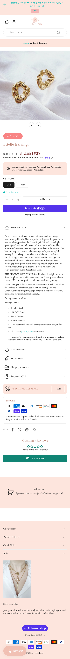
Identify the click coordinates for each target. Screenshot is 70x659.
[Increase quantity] (18, 199)
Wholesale (39, 489)
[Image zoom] (35, 85)
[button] (65, 21)
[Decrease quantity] (6, 199)
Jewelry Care (27, 331)
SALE (35, 10)
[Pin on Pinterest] (26, 429)
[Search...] (58, 32)
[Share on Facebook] (12, 429)
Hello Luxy (39, 653)
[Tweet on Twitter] (19, 429)
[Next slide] (38, 124)
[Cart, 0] (6, 21)
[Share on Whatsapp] (34, 429)
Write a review (35, 458)
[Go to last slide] (31, 124)
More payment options (35, 215)
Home (26, 43)
